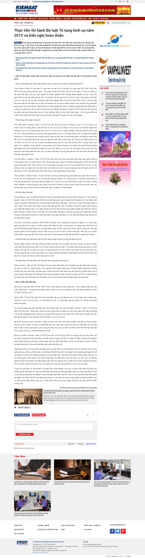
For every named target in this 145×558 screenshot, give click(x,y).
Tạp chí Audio (104, 18)
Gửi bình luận (24, 434)
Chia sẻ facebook (23, 415)
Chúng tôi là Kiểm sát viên (79, 18)
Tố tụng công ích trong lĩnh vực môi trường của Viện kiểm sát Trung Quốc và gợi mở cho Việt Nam (114, 106)
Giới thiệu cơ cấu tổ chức (40, 552)
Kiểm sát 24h (32, 18)
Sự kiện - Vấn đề (22, 18)
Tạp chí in (96, 18)
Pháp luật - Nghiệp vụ (56, 18)
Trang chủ (18, 525)
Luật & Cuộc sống (43, 18)
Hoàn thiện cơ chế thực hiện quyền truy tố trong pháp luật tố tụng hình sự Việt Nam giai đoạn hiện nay (115, 117)
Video (90, 18)
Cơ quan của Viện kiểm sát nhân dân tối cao (47, 2)
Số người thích (91, 444)
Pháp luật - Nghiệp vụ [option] (23, 23)
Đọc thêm (20, 456)
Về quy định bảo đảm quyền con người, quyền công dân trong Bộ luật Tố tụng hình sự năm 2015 (69, 392)
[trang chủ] (15, 18)
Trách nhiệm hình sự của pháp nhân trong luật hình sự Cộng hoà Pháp (115, 127)
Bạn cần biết (66, 18)
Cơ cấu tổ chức (99, 23)
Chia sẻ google (40, 415)
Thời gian (80, 444)
